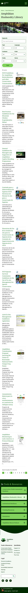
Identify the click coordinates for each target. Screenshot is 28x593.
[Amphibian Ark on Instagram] (10, 581)
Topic (3, 45)
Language (17, 45)
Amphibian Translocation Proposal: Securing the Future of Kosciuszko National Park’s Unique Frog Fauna (7, 357)
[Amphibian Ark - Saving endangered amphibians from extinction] (5, 3)
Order (16, 51)
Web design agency (6, 591)
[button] (3, 590)
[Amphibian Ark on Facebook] (6, 581)
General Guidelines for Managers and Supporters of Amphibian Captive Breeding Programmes (8, 155)
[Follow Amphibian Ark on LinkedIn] (2, 581)
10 (23, 473)
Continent (4, 51)
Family (3, 58)
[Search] (13, 576)
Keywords (4, 38)
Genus (16, 58)
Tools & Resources (13, 484)
